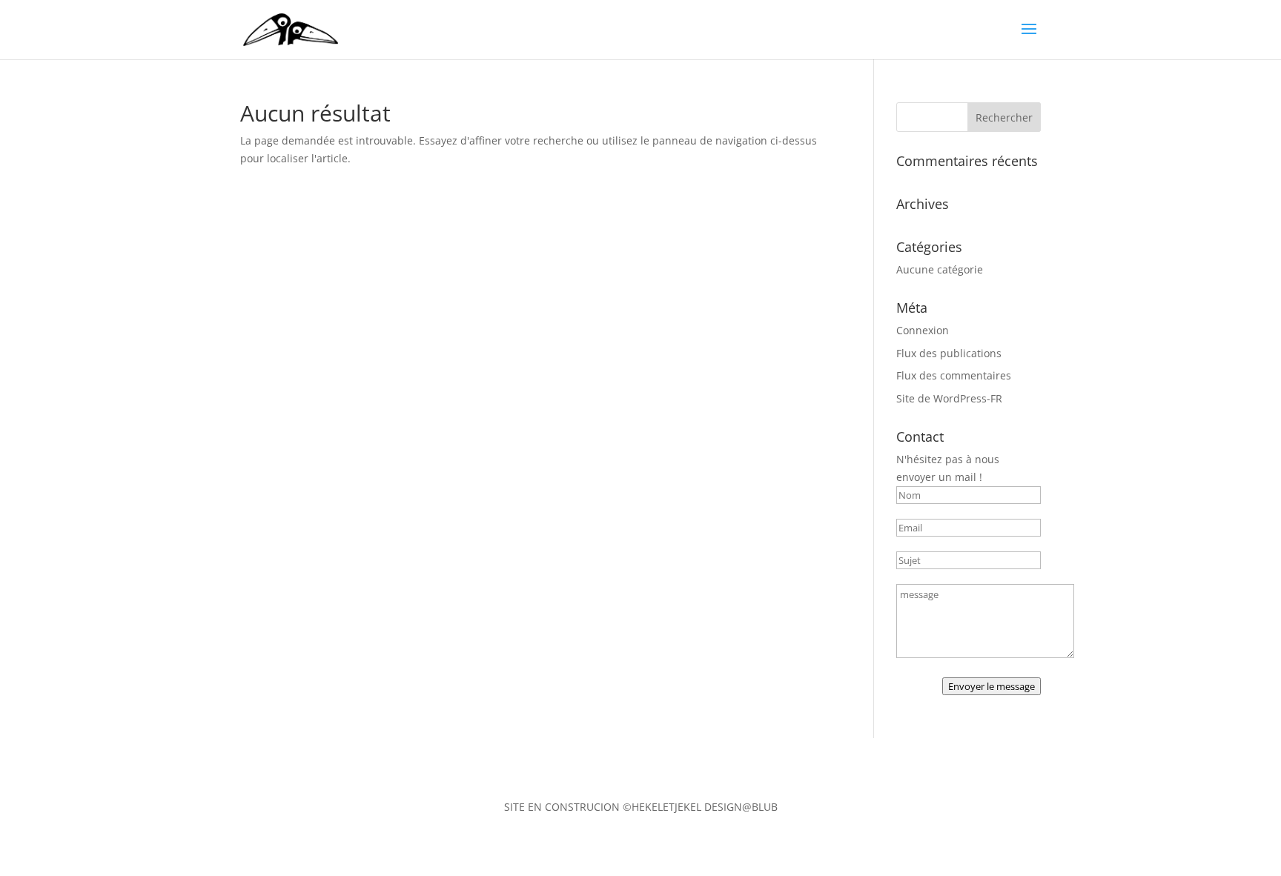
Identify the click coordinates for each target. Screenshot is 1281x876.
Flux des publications (949, 353)
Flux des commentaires (953, 375)
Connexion (922, 330)
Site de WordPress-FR (949, 398)
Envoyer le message (991, 686)
